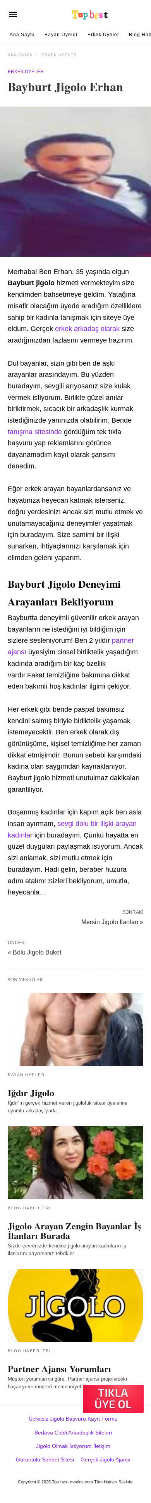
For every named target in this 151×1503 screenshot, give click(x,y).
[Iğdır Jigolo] (75, 1029)
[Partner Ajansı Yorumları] (75, 1305)
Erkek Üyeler (103, 34)
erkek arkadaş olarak (87, 329)
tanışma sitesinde (35, 432)
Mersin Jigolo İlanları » (112, 921)
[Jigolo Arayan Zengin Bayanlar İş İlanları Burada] (75, 1162)
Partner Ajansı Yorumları (59, 1368)
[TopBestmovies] (90, 15)
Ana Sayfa (22, 34)
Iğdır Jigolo (31, 1092)
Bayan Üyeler (61, 34)
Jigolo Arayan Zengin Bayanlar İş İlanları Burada (74, 1230)
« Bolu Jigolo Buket (34, 952)
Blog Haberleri (29, 1208)
